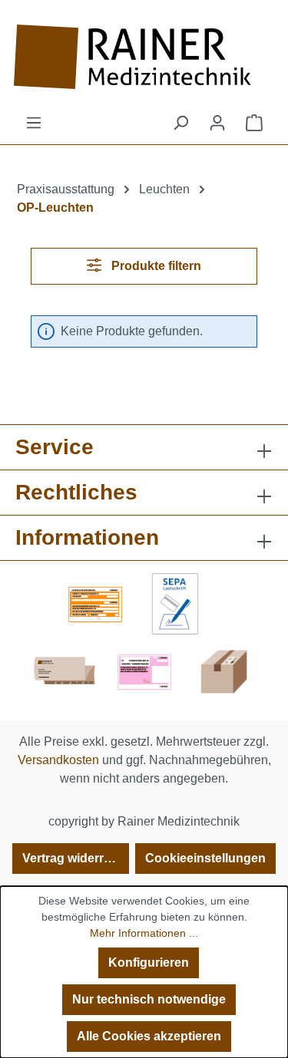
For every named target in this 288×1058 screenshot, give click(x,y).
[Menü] (33, 122)
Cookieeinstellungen (205, 858)
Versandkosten (58, 759)
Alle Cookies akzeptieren (149, 1036)
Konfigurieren (148, 962)
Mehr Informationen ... (144, 933)
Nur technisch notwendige (149, 999)
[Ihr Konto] (217, 122)
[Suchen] (180, 122)
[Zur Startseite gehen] (144, 56)
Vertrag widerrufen (75, 858)
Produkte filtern (154, 265)
